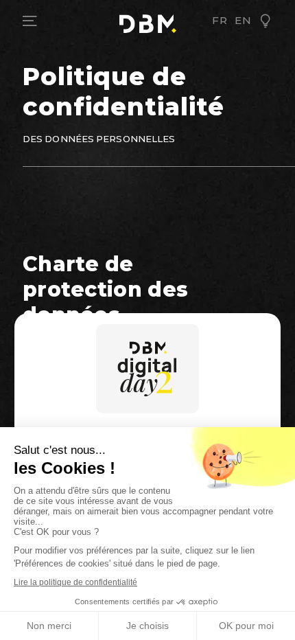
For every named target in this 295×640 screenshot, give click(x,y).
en (243, 20)
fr (220, 20)
